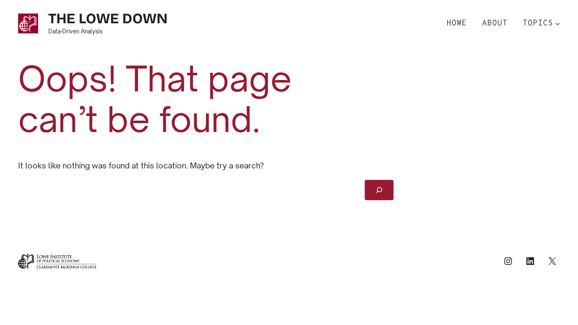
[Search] (379, 190)
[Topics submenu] (557, 23)
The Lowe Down (108, 18)
